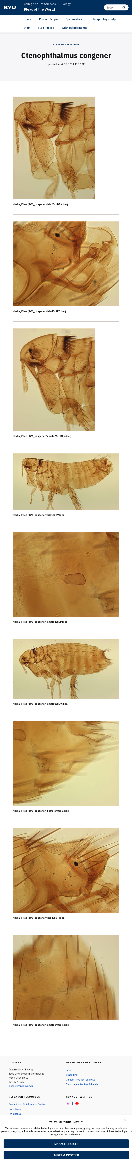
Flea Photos (46, 27)
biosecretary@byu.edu (21, 1086)
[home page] (10, 7)
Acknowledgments (74, 27)
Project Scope (48, 19)
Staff (27, 27)
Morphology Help (104, 19)
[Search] (124, 7)
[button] (125, 1120)
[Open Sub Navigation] (86, 19)
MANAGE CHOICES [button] (66, 1144)
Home (27, 19)
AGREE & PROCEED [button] (66, 1155)
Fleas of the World (39, 9)
